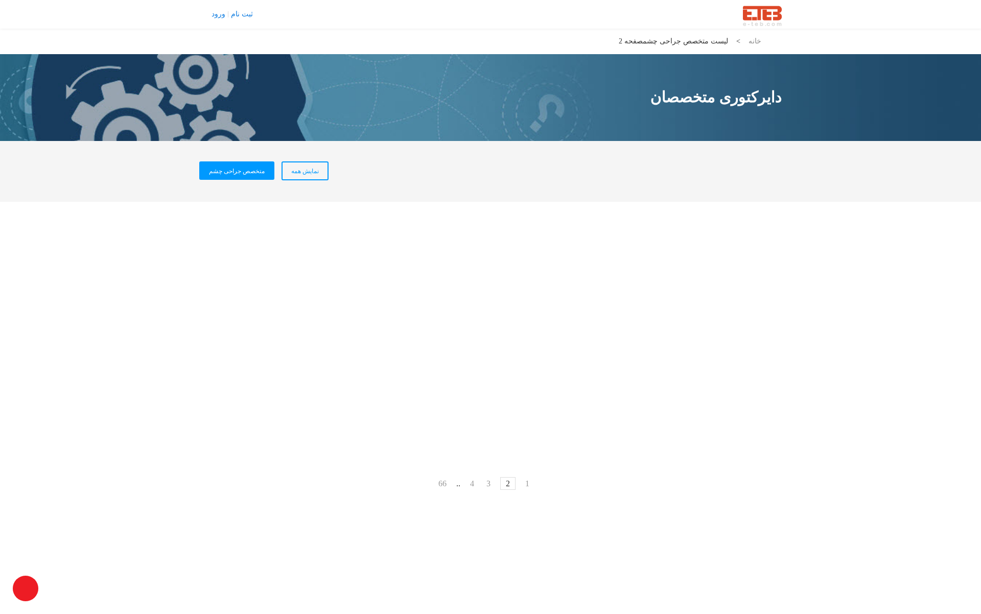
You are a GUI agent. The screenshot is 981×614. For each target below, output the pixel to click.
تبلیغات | (309, 14)
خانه (755, 41)
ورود (218, 14)
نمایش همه (305, 171)
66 (442, 483)
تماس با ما (276, 14)
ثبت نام (242, 14)
